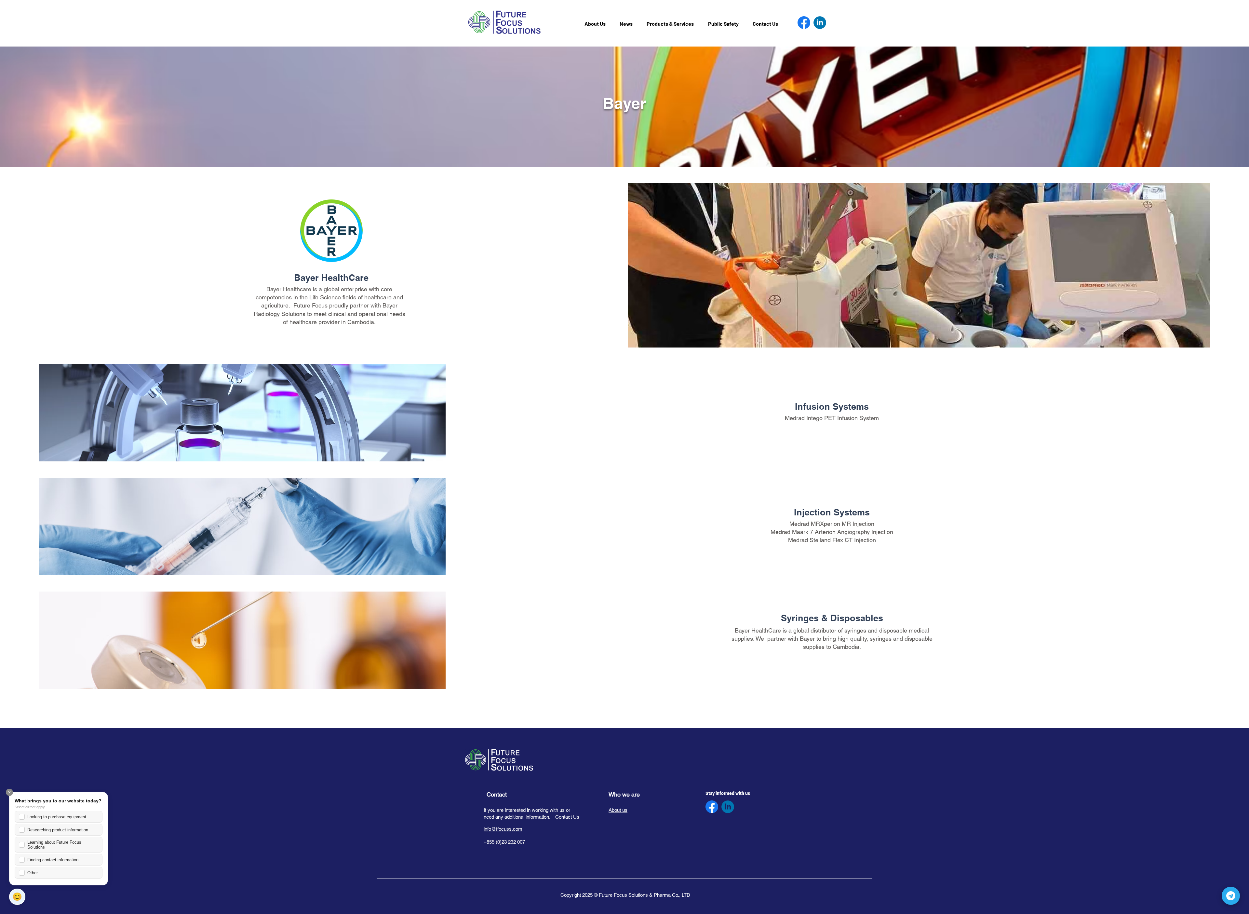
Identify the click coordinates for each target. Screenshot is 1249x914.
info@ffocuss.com (503, 829)
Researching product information (57, 829)
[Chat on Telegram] (1231, 896)
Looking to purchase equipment (56, 816)
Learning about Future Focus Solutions (54, 845)
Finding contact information (52, 859)
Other (32, 872)
